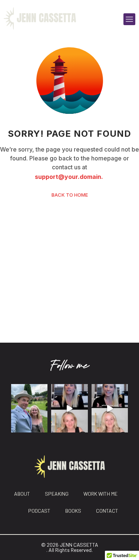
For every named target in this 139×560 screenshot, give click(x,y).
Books (73, 511)
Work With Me (100, 494)
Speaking (57, 494)
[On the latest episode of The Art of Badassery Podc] (69, 408)
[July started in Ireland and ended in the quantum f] (29, 408)
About (22, 494)
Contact (107, 511)
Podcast (39, 511)
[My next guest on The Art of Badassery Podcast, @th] (110, 408)
